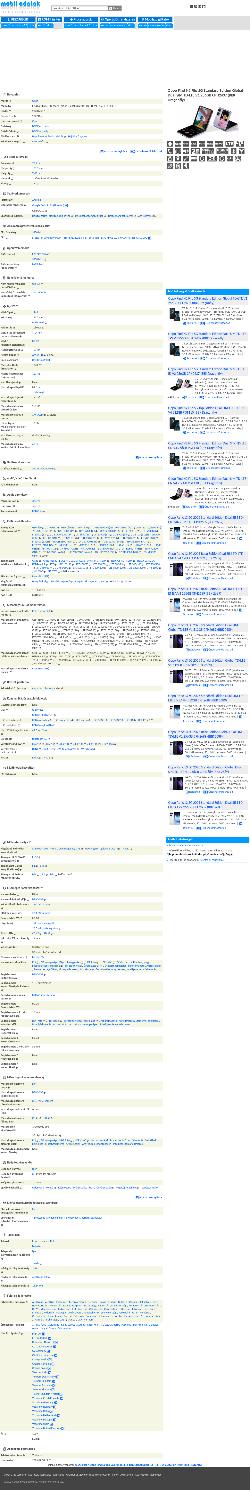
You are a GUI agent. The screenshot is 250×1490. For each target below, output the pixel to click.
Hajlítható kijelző (77, 136)
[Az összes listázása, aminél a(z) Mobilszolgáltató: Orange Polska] (50, 1359)
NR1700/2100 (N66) (79, 552)
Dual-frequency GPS (69, 848)
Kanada (133, 1302)
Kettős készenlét (41, 611)
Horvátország (39, 1305)
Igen (34, 1169)
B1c (34, 874)
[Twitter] (204, 7)
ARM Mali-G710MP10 (44, 468)
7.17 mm (37, 332)
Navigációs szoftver (59, 216)
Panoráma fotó (136, 965)
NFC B (47, 757)
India (61, 1309)
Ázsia (43, 1324)
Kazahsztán (110, 1309)
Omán (71, 1312)
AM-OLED (37, 355)
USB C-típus (38, 511)
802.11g (64, 744)
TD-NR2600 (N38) (130, 548)
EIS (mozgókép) (49, 962)
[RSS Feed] (200, 7)
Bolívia (102, 1302)
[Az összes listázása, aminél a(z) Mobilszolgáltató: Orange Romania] (53, 1363)
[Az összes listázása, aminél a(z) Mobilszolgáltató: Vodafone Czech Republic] (62, 1398)
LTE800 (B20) (89, 538)
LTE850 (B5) (83, 534)
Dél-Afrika (116, 1316)
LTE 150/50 (82, 564)
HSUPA (102, 560)
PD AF (47, 933)
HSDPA (128, 560)
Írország (82, 1309)
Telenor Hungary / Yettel (45, 1394)
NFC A (35, 757)
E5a (42, 866)
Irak (74, 1309)
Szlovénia (104, 1316)
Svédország (147, 1316)
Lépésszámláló (150, 1187)
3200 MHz (38, 232)
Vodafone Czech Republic (46, 1398)
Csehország (55, 1305)
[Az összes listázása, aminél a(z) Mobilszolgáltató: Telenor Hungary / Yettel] (61, 1394)
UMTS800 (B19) (108, 531)
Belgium (92, 1302)
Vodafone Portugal (42, 1419)
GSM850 (37, 527)
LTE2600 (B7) (102, 534)
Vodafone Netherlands (44, 1415)
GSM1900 (82, 527)
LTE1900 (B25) (109, 538)
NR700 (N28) (108, 548)
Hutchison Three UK (43, 1342)
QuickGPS (105, 848)
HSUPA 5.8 (117, 560)
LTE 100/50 (65, 564)
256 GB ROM (39, 292)
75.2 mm (37, 163)
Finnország (103, 1305)
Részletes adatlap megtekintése (186, 845)
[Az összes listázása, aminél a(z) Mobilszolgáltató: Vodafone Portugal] (55, 1419)
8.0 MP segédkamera (43, 995)
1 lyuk (35, 312)
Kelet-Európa (68, 1324)
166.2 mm (37, 168)
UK (70, 1319)
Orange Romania (41, 1363)
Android (36, 200)
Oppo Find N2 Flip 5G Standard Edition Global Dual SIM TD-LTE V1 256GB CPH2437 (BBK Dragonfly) (146, 1465)
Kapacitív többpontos (43, 688)
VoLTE (128, 581)
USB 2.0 (36, 710)
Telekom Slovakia (41, 1389)
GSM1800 (66, 527)
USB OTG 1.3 (100, 720)
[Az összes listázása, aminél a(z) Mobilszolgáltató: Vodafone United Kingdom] (63, 1428)
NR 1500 (153, 568)
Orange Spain (39, 1368)
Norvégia (61, 1312)
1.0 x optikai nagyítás (43, 923)
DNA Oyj (36, 1333)
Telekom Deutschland (44, 1376)
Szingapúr (91, 1316)
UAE (62, 1319)
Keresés (117, 8)
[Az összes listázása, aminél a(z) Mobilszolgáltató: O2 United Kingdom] (56, 1355)
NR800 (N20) (69, 548)
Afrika (35, 1324)
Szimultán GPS (40, 848)
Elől (34, 1083)
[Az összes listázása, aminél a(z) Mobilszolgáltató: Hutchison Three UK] (56, 1342)
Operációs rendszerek (120, 19)
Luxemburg (149, 1309)
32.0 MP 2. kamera (42, 1101)
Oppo (35, 101)
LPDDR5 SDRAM (41, 254)
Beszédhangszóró (60, 581)
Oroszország (39, 1316)
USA (80, 1319)
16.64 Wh (37, 1285)
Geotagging (91, 848)
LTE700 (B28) (148, 538)
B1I (43, 874)
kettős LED (38, 957)
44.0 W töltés (39, 730)
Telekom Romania (42, 1385)
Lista (31, 25)
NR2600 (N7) (142, 545)
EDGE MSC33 (78, 560)
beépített (37, 1246)
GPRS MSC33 (50, 560)
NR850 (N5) (123, 545)
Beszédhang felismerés (120, 216)
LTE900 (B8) (121, 534)
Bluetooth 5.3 (39, 739)
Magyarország (48, 1309)
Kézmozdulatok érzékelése (72, 1187)
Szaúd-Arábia (55, 1316)
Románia (145, 1312)
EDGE (62, 560)
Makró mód (89, 1021)
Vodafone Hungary (42, 1406)
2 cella (35, 1263)
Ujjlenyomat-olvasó (42, 1187)
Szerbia (68, 1316)
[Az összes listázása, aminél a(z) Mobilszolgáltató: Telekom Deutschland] (58, 1376)
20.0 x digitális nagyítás (45, 928)
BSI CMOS (37, 899)
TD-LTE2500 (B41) (136, 541)
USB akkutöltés (40, 720)
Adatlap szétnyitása (115, 151)
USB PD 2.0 (144, 720)
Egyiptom (77, 1305)
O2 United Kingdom (43, 1355)
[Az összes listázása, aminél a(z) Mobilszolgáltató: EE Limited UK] (49, 1338)
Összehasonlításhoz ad (149, 151)
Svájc (158, 1316)
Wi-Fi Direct (50, 749)
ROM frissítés (51, 19)
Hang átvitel (39, 581)
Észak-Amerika (112, 1324)
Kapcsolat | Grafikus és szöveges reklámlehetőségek (81, 1474)
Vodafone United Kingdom (46, 1428)
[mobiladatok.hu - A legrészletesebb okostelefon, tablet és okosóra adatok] (20, 7)
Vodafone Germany (42, 1402)
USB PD (129, 720)
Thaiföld (38, 1319)
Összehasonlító (19, 25)
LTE (52, 564)
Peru (78, 1312)
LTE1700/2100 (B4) (62, 534)
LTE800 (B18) (50, 538)
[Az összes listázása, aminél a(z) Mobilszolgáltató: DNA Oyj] (43, 1333)
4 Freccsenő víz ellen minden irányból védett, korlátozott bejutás (67, 1217)
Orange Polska (40, 1359)
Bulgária (122, 1302)
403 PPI (36, 350)
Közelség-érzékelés (126, 1187)
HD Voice (115, 581)
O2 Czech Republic (42, 1346)
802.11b (50, 744)
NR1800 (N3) (105, 545)
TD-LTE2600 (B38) (62, 541)
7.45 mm (37, 173)
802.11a (36, 744)
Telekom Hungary (41, 1381)
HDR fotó (91, 962)
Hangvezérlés (39, 216)
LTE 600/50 (79, 568)
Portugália (124, 1312)
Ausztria (49, 1302)
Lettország (124, 1309)
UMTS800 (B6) (66, 531)
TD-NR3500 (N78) (128, 552)
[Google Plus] (196, 7)
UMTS (90, 560)
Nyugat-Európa (48, 1328)
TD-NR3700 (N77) (104, 552)
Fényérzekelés (103, 1187)
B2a (52, 874)
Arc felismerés (146, 216)
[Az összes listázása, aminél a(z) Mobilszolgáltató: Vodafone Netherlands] (59, 1415)
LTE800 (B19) (69, 538)
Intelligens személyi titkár (89, 216)
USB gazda (82, 720)
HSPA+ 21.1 (143, 560)
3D (33, 1174)
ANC (102, 581)
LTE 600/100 (97, 568)
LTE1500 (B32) (40, 541)
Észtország (90, 1305)
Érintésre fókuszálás (115, 965)
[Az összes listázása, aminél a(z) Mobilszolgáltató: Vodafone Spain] (51, 1424)
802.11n (78, 744)
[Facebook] (192, 7)
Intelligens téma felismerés (141, 969)
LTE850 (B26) (129, 538)
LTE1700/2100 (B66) (43, 545)
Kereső (6, 25)
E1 (33, 866)
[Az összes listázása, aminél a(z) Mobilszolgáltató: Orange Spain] (49, 1368)
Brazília (112, 1302)
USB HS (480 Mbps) (42, 715)
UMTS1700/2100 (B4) (149, 527)
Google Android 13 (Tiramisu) (48, 205)
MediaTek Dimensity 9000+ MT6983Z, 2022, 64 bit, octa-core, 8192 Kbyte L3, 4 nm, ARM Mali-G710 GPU (89, 237)
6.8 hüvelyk (38, 322)
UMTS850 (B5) (45, 531)
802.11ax (109, 744)
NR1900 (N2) (86, 545)
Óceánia (126, 1324)
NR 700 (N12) (49, 548)
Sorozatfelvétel (73, 965)
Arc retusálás (86, 969)
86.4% (35, 341)
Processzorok (83, 19)
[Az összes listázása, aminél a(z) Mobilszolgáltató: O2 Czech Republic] (54, 1346)
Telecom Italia (40, 1372)
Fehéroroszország (76, 1302)
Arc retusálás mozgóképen (110, 969)
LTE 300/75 (117, 564)
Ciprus (155, 1302)
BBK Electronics (40, 126)
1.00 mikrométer (41, 904)
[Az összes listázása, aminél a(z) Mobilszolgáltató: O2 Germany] (48, 1351)
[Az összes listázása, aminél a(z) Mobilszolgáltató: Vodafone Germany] (55, 1402)
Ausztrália (37, 1302)
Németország (136, 1305)
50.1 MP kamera (41, 913)
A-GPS (53, 848)
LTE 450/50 (43, 568)
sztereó (36, 501)
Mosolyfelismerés (68, 969)
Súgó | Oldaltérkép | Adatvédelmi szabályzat (136, 1474)
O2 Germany (39, 1351)
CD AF (35, 933)
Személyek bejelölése (45, 969)
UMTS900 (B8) (87, 531)
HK (33, 1309)
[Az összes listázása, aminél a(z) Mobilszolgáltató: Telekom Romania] (54, 1385)
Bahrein (60, 1302)
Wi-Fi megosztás (67, 749)
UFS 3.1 (36, 284)
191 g (35, 183)
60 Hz (35, 444)
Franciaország (119, 1305)
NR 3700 (52, 571)
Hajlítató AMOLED (42, 360)
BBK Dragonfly (40, 131)
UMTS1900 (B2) (123, 527)
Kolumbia (144, 1302)
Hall (91, 1187)
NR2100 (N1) (66, 545)
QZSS (115, 848)
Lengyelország (109, 1312)
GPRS (35, 560)
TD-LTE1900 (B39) (87, 541)
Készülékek (20, 19)
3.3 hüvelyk (38, 392)
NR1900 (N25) (88, 548)
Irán (68, 1309)
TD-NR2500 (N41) (53, 552)
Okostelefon (38, 141)
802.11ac (93, 744)
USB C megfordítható (43, 725)
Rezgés (79, 581)
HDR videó (106, 962)
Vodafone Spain (40, 1424)
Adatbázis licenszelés (39, 1474)
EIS (34, 962)
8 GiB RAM (38, 264)
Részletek (192, 323)
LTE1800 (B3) (39, 534)
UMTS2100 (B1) (101, 527)
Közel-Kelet (93, 1324)
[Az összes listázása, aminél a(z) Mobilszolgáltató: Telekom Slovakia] (53, 1389)
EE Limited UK (39, 1338)
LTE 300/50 (99, 564)
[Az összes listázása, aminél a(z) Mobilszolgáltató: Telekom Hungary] (53, 1381)
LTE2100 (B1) (129, 531)
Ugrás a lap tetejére (15, 1474)
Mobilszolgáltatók (157, 19)
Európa (81, 1324)
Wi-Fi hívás (87, 749)
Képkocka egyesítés (69, 962)
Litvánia (136, 1309)
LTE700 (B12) (140, 534)
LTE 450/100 (61, 568)
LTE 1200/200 (136, 568)
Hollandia (49, 1312)
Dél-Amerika (140, 1324)
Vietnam (88, 1319)
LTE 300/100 (134, 564)
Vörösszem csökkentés (129, 962)
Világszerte (64, 1328)
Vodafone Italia (40, 1411)
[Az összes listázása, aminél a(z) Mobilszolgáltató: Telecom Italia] (50, 1372)
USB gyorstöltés (62, 720)
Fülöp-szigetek (91, 1312)
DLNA (35, 749)
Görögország (152, 1305)
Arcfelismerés (153, 965)
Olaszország (95, 1309)
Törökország (51, 1319)
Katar (135, 1312)
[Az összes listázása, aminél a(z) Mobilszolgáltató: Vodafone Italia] (51, 1411)
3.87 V (35, 1268)
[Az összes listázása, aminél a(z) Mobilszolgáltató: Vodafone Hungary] (55, 1406)
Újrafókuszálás (91, 965)
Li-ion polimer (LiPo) (43, 1241)
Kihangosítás (91, 581)
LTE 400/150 (153, 564)
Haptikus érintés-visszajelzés (47, 136)
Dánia (66, 1305)
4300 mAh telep (41, 1277)
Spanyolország (131, 1316)
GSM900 (51, 527)
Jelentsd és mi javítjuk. (212, 860)
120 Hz (36, 373)
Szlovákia (79, 1316)
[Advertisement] (125, 58)
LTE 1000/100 (116, 568)
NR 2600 (38, 571)
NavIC (126, 848)
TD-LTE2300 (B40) (112, 541)
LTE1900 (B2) (149, 531)
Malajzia (37, 1312)
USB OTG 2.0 (116, 720)
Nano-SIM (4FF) (40, 576)
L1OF (35, 857)
